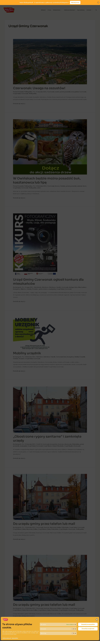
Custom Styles (15, 638)
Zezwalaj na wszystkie (88, 624)
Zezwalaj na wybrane (88, 628)
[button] (97, 619)
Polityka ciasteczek (6, 638)
